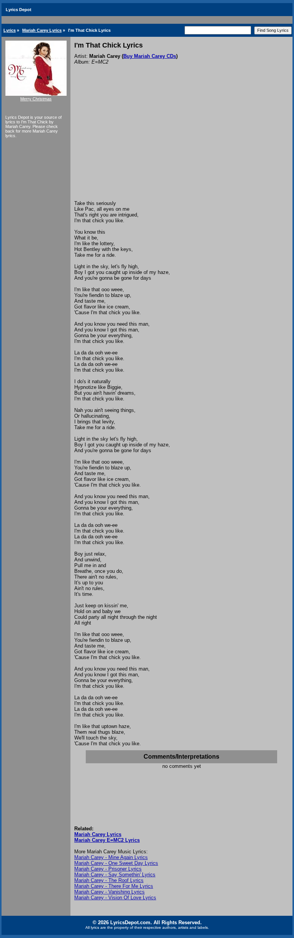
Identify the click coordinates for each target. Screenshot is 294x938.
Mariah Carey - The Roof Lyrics (109, 880)
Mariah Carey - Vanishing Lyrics (109, 892)
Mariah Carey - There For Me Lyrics (113, 886)
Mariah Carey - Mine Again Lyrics (111, 857)
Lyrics (9, 30)
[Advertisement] (181, 143)
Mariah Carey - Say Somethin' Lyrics (114, 874)
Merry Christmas (36, 99)
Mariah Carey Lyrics (42, 30)
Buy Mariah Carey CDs (149, 56)
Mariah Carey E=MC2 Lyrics (107, 840)
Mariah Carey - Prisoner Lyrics (108, 869)
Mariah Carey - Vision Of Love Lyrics (115, 897)
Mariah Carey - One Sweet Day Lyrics (116, 863)
